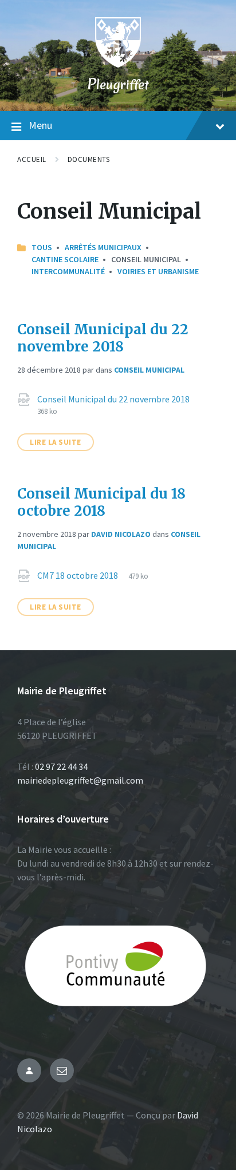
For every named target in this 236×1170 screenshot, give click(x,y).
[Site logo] (118, 64)
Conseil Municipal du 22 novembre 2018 (102, 338)
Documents (89, 159)
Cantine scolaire (65, 259)
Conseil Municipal (149, 370)
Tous (42, 247)
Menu (40, 125)
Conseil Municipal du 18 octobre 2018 (101, 502)
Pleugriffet (118, 84)
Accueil (31, 159)
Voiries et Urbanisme (158, 271)
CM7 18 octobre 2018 (78, 575)
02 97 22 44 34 (61, 766)
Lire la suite (55, 442)
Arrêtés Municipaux (103, 247)
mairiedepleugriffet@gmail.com (80, 780)
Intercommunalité (68, 271)
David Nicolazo (121, 534)
